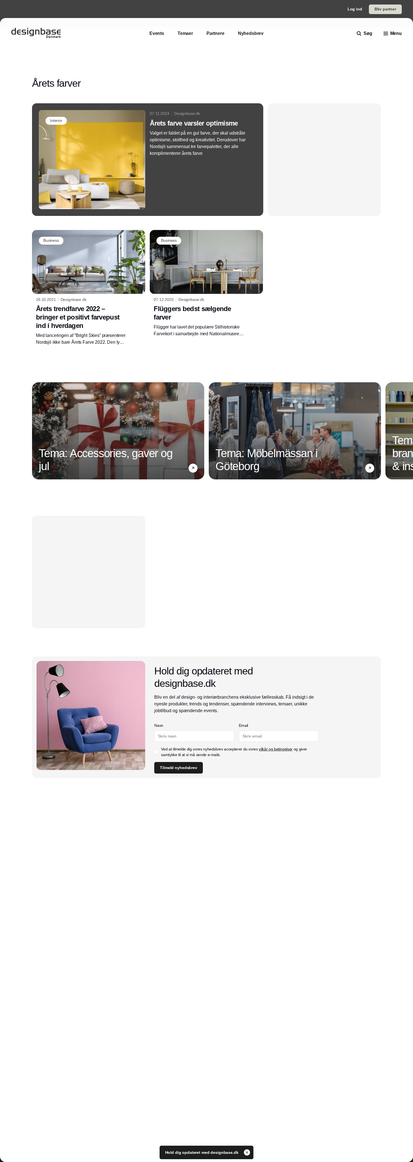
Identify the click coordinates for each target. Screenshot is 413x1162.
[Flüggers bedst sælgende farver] (206, 283)
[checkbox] (156, 752)
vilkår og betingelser (275, 749)
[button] (193, 467)
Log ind (355, 9)
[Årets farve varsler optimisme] (147, 159)
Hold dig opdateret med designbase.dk (202, 1152)
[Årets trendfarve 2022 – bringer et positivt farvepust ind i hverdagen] (88, 287)
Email (243, 725)
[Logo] (36, 33)
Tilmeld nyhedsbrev (178, 767)
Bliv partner (385, 9)
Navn (158, 725)
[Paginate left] (36, 430)
